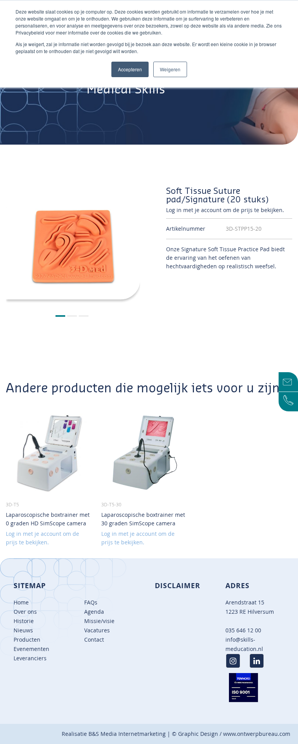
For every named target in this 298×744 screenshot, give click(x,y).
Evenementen (31, 649)
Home (21, 602)
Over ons (25, 611)
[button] (61, 316)
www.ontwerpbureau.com (256, 733)
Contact (94, 639)
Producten (27, 639)
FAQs (90, 602)
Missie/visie (99, 621)
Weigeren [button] (170, 69)
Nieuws (23, 630)
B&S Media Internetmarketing (127, 733)
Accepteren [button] (130, 69)
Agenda (94, 611)
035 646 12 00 (243, 630)
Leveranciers (30, 658)
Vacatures (97, 630)
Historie (24, 621)
